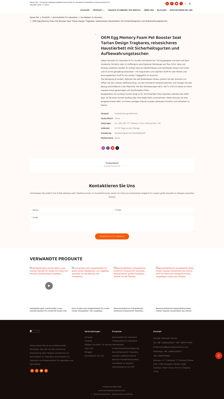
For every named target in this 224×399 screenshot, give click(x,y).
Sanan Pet (34, 17)
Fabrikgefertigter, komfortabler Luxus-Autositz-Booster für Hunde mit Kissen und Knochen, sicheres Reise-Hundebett (48, 309)
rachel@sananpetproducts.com (173, 347)
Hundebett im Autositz (91, 17)
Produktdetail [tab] (112, 163)
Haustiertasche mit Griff (123, 367)
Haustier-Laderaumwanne (124, 356)
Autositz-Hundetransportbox (125, 359)
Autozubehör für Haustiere (65, 17)
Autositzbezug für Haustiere (125, 352)
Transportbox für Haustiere (124, 341)
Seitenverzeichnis (102, 394)
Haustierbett (118, 345)
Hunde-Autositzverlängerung (125, 348)
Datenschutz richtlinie (122, 394)
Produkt (46, 17)
